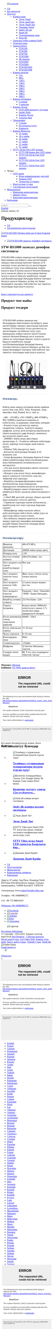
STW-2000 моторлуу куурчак (33, 109)
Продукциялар (14, 867)
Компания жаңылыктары (25, 192)
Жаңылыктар (13, 189)
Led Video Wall (27, 939)
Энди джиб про (26, 22)
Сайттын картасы (35, 936)
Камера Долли (20, 107)
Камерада (23, 128)
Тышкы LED (25, 179)
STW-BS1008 (25, 70)
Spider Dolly (25, 112)
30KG (22, 91)
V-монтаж (24, 104)
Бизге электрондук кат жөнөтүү (17, 294)
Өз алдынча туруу (28, 125)
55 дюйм (23, 147)
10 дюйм (23, 133)
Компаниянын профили (19, 872)
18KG (22, 86)
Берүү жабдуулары (16, 942)
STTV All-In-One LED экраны (28, 149)
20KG (22, 88)
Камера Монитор (21, 131)
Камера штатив (20, 72)
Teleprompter (19, 120)
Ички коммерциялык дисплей (34, 176)
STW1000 (24, 56)
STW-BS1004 (25, 67)
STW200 (23, 51)
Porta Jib (23, 38)
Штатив (16, 665)
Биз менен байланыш (12, 931)
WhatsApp (6, 956)
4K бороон (24, 59)
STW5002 (24, 62)
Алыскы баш (25, 117)
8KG (21, 78)
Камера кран (19, 16)
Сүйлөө (22, 123)
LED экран (18, 173)
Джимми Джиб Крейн (27, 858)
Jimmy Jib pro (25, 30)
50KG (22, 94)
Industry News (20, 195)
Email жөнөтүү (8, 947)
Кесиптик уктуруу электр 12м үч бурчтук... (29, 791)
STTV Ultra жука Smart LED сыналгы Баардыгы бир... (29, 844)
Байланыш (12, 200)
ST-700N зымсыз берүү (23, 667)
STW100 (23, 48)
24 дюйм (23, 139)
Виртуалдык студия (23, 184)
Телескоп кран (20, 43)
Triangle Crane (34, 942)
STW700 (23, 54)
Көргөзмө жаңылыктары (25, 197)
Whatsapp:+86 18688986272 (14, 905)
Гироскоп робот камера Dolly (27, 40)
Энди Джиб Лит (27, 24)
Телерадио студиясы (29, 181)
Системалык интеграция (25, 187)
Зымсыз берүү (20, 46)
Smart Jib (23, 32)
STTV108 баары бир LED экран (35, 152)
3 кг (21, 75)
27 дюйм (23, 141)
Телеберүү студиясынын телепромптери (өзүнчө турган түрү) (28, 766)
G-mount (23, 101)
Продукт (11, 14)
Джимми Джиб (26, 27)
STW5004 (24, 64)
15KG (22, 83)
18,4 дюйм (24, 136)
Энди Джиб (25, 19)
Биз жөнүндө (13, 11)
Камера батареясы (22, 99)
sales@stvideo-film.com (32, 890)
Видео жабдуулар (10, 939)
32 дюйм (23, 144)
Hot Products (18, 936)
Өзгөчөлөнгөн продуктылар (21, 228)
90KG (22, 96)
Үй (8, 8)
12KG (22, 80)
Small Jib (46, 942)
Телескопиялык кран (29, 35)
